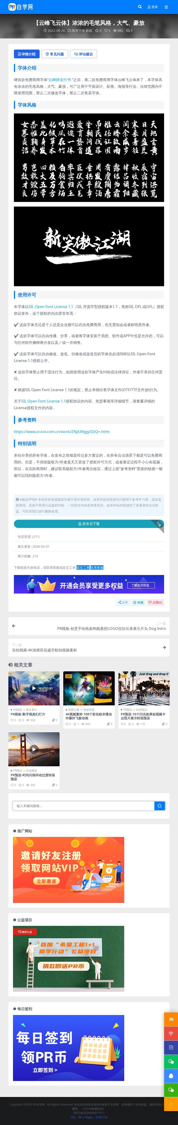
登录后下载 (91, 524)
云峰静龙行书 (60, 79)
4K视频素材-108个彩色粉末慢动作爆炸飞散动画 (89, 716)
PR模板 (17, 710)
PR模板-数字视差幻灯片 (28, 714)
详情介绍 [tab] (28, 54)
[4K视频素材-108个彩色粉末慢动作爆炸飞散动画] (88, 688)
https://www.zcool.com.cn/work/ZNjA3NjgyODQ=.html (61, 431)
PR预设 (127, 710)
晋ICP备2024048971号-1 (89, 1113)
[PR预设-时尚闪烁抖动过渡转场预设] (34, 749)
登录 (154, 7)
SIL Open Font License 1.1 (51, 306)
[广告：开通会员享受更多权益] (89, 585)
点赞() (157, 602)
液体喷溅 (88, 710)
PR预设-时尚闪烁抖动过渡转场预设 (33, 777)
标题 (89, 30)
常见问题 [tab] (57, 54)
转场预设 (141, 710)
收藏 (140, 602)
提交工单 (82, 567)
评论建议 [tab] (86, 54)
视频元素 (73, 710)
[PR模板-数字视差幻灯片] (34, 688)
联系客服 (96, 567)
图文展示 (31, 710)
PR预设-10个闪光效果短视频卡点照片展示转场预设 (143, 716)
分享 (125, 602)
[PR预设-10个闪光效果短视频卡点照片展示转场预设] (144, 688)
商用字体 (78, 30)
